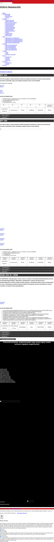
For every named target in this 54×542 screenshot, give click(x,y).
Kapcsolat (5, 65)
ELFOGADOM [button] (7, 513)
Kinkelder (5, 43)
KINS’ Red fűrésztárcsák (10, 47)
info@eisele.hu (10, 0)
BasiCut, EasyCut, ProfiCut (11, 22)
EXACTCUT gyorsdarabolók (5, 378)
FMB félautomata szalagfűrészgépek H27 (14, 39)
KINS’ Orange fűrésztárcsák (11, 45)
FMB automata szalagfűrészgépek (12, 42)
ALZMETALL (8, 62)
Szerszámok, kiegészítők (10, 54)
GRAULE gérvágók (3, 370)
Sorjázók (7, 32)
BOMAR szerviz (8, 34)
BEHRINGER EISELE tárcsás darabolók (7, 382)
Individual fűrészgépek (10, 28)
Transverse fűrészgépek (10, 27)
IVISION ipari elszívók (4, 371)
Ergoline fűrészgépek (9, 21)
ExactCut (7, 17)
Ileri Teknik (7, 15)
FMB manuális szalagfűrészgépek (12, 38)
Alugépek (5, 51)
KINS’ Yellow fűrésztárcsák (11, 49)
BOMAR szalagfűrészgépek (5, 377)
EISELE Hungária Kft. (10, 7)
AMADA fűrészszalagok (4, 373)
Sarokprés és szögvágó (6, 71)
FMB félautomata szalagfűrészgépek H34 (14, 40)
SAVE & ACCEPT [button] (4, 541)
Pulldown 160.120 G (9, 20)
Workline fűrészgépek (9, 24)
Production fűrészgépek (10, 30)
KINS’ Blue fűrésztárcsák (10, 46)
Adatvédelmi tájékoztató (22, 513)
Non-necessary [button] (3, 535)
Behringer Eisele (8, 16)
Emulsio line (7, 60)
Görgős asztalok (8, 33)
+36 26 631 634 (3, 0)
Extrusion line (8, 56)
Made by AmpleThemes (15, 508)
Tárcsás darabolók (6, 14)
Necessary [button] (2, 529)
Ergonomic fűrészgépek (10, 23)
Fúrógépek (5, 61)
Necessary (4, 530)
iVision (4, 55)
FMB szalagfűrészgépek (4, 375)
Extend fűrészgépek (9, 29)
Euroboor (7, 64)
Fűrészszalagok (8, 35)
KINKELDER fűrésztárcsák (5, 376)
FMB (4, 36)
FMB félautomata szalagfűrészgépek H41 (14, 41)
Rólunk (4, 13)
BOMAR (5, 19)
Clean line (7, 59)
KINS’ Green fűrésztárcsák (11, 48)
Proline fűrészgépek (9, 26)
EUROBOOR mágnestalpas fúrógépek (7, 380)
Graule (6, 53)
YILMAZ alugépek (3, 369)
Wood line (7, 58)
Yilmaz (6, 52)
